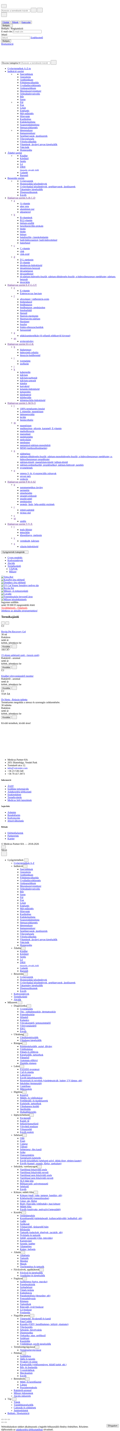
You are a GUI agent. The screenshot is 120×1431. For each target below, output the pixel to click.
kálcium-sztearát (28, 380)
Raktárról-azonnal (22, 1390)
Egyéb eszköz (27, 1132)
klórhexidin (25, 397)
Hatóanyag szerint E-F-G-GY (22, 285)
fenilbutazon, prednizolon (32, 307)
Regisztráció (7, 44)
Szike (22, 1152)
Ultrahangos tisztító (29, 1106)
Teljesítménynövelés (30, 93)
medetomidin (26, 437)
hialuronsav (25, 349)
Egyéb (23, 195)
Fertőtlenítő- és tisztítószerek (34, 1100)
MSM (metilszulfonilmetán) (33, 448)
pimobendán (26, 493)
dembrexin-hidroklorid (31, 265)
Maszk (23, 1263)
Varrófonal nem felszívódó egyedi (36, 1178)
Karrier (11, 838)
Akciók (17, 999)
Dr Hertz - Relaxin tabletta (14, 699)
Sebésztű (24, 1186)
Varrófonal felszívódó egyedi (34, 1172)
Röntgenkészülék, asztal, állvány (36, 1046)
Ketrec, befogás (27, 1249)
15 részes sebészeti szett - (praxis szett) (20, 655)
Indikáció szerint (16, 71)
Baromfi (24, 175)
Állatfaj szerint (15, 153)
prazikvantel (26, 498)
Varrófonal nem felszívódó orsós (36, 1175)
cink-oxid (24, 254)
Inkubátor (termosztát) (31, 1083)
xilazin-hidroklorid (29, 546)
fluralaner (24, 321)
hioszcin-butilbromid (30, 355)
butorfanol (25, 242)
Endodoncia (26, 1293)
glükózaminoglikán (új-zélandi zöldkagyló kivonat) (45, 335)
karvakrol (24, 386)
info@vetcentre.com (18, 768)
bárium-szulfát (27, 223)
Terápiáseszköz (27, 1215)
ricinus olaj (25, 512)
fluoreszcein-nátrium (30, 318)
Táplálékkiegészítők (23, 1405)
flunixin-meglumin (29, 316)
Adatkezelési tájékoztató (19, 791)
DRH (29, 168)
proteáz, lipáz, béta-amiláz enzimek (37, 504)
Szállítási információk (18, 789)
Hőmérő (24, 1017)
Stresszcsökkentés (29, 127)
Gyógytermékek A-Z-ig (19, 68)
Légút (23, 108)
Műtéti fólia (25, 1206)
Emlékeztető (37, 37)
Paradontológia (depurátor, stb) (35, 1295)
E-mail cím (6, 31)
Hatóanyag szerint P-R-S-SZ (22, 481)
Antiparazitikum (28, 88)
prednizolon (26, 501)
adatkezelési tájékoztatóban (29, 1429)
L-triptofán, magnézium (31, 411)
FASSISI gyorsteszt (29, 1069)
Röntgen (24, 1301)
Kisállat (24, 155)
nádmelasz (25, 453)
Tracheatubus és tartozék (32, 1266)
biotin (23, 228)
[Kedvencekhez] (14, 646)
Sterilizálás (25, 1109)
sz (15, 518)
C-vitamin (25, 248)
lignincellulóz (26, 420)
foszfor (23, 324)
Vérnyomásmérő (28, 1025)
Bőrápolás (25, 1229)
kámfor (23, 383)
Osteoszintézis (27, 1155)
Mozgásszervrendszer (30, 91)
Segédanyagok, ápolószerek (34, 136)
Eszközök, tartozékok (30, 1103)
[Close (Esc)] (2, 1419)
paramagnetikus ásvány (31, 487)
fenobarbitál (26, 310)
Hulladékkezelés (28, 1112)
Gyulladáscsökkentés (30, 85)
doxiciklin (25, 282)
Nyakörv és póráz (29, 1361)
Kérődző (24, 158)
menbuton (25, 442)
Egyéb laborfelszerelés (31, 1077)
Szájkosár (25, 1224)
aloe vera (24, 206)
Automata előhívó (29, 1060)
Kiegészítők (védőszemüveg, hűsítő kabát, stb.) (43, 1364)
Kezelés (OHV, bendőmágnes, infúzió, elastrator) (44, 1324)
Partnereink (13, 835)
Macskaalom (26, 1373)
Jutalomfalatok (21, 1410)
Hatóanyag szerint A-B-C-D (21, 198)
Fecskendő (25, 1118)
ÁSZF (11, 786)
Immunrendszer (27, 133)
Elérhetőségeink (15, 833)
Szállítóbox (25, 1356)
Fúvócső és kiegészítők (31, 1272)
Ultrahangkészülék (29, 1037)
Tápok (17, 1402)
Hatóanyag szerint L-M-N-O (22, 403)
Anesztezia (25, 77)
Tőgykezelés (26, 1327)
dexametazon (26, 271)
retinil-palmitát (27, 510)
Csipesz (24, 1143)
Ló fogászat (26, 1309)
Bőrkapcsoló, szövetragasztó (34, 1183)
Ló (21, 164)
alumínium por (27, 209)
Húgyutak (25, 116)
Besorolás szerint (16, 178)
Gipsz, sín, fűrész (28, 1201)
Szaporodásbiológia (29, 124)
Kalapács (24, 1020)
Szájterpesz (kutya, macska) (33, 1281)
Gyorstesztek (26, 1009)
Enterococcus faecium (31, 293)
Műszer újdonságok (23, 1393)
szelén (23, 521)
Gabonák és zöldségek (25, 1407)
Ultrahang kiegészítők (31, 1040)
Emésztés (24, 110)
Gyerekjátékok (27, 1370)
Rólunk (15, 22)
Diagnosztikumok (29, 192)
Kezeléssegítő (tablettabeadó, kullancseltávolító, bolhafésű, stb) (51, 1218)
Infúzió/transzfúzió (29, 1123)
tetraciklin (25, 532)
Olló (22, 1138)
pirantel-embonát (28, 496)
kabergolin (25, 372)
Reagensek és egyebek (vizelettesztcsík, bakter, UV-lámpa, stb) (51, 1080)
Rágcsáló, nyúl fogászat (31, 1307)
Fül (21, 102)
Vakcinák (24, 147)
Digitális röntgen (28, 1063)
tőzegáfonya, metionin (31, 535)
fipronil (23, 313)
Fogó (22, 1141)
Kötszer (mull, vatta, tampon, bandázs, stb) (41, 1195)
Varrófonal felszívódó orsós (33, 1169)
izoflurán (24, 363)
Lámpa (23, 1384)
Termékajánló (20, 996)
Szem (22, 99)
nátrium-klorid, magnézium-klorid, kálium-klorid (44, 462)
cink (22, 251)
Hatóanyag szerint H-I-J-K (21, 344)
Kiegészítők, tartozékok (31, 1054)
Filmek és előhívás (29, 1052)
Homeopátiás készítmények (33, 183)
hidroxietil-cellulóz (29, 352)
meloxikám (25, 439)
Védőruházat (26, 1049)
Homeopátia (26, 150)
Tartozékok (25, 1304)
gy (15, 338)
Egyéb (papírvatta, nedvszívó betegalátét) (40, 1209)
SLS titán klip (27, 1181)
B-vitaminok (26, 217)
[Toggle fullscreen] (5, 1419)
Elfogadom (113, 1426)
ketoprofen (25, 392)
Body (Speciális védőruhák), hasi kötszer (40, 1203)
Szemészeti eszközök (30, 1158)
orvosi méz (25, 476)
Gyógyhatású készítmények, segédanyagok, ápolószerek (47, 186)
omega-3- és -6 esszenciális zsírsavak (38, 473)
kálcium (24, 375)
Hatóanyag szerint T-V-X (20, 524)
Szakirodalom (14, 794)
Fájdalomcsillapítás (29, 82)
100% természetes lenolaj (32, 408)
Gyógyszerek (26, 181)
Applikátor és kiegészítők (32, 1275)
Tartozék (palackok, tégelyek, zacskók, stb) (41, 1232)
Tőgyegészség (27, 138)
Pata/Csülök (26, 1321)
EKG (22, 1028)
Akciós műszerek (22, 1396)
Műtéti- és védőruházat (31, 1098)
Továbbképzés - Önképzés (14, 608)
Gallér (23, 1221)
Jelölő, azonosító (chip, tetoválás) (36, 1238)
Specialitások (26, 74)
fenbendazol (26, 302)
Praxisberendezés (28, 1387)
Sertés (23, 161)
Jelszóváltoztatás (16, 820)
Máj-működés (27, 113)
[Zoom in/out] (9, 1419)
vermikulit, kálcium (29, 541)
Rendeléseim (14, 815)
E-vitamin (25, 290)
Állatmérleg (26, 1246)
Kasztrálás (25, 1341)
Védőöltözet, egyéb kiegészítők (35, 1344)
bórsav (23, 234)
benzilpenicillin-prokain (31, 226)
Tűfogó (23, 1146)
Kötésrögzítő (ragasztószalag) (34, 1198)
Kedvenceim (14, 818)
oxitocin (24, 479)
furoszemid (25, 330)
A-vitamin (25, 203)
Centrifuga (25, 1086)
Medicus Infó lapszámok (20, 800)
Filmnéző (24, 1057)
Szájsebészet (26, 1287)
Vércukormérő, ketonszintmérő (35, 1023)
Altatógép (25, 1255)
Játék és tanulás (27, 1359)
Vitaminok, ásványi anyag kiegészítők (38, 144)
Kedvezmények (21, 994)
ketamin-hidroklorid (30, 389)
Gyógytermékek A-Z (24, 863)
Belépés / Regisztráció (18, 1413)
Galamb (24, 172)
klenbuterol (25, 394)
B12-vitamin (26, 220)
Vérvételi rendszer (29, 1126)
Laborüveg (25, 1075)
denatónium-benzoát (30, 268)
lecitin (23, 417)
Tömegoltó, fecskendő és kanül (35, 1318)
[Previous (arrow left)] (2, 1422)
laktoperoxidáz (27, 414)
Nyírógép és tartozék (30, 1235)
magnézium (25, 425)
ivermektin (25, 361)
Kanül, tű (24, 1121)
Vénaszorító (26, 1129)
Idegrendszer (26, 130)
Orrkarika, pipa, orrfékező (33, 1335)
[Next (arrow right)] (5, 1422)
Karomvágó (26, 1240)
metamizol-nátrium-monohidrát (35, 445)
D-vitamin (25, 262)
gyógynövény (27, 341)
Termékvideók (15, 797)
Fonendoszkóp (27, 1014)
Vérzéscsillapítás (28, 141)
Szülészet (24, 1338)
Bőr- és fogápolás (28, 1367)
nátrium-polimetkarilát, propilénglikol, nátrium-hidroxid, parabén (52, 465)
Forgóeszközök (27, 1284)
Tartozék (24, 1258)
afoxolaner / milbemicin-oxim (34, 299)
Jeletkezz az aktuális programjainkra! (19, 610)
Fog (22, 105)
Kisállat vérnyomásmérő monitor (17, 676)
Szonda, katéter (27, 1243)
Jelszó (4, 34)
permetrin (24, 490)
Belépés (6, 25)
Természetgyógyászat (30, 1350)
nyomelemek (26, 467)
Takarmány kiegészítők (31, 189)
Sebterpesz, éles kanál (31, 1149)
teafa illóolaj (26, 529)
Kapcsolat (26, 22)
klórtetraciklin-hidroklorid (32, 400)
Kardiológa (25, 119)
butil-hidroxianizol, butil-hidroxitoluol (38, 240)
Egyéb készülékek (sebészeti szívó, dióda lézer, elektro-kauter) (50, 1160)
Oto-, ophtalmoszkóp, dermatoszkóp (38, 1011)
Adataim (12, 812)
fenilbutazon (26, 304)
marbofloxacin (27, 431)
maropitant (25, 434)
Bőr (22, 96)
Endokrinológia (27, 122)
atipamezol (25, 212)
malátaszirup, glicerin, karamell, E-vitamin (41, 428)
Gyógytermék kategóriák (13, 552)
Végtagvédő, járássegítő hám (34, 1226)
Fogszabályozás (28, 1298)
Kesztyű (24, 1095)
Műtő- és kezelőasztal (30, 1382)
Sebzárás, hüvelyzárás (31, 1330)
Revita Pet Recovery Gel (13, 631)
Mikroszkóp (26, 1089)
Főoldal (5, 22)
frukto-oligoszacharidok (31, 327)
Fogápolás (25, 1312)
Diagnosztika (26, 1332)
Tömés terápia (27, 1290)
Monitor (24, 1261)
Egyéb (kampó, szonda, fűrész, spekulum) (40, 1163)
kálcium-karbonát (28, 377)
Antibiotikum (26, 79)
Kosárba (6, 646)
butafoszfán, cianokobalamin (34, 237)
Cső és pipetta (27, 1072)
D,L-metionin (26, 259)
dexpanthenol (26, 273)
